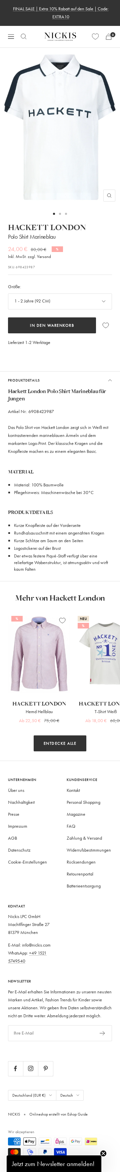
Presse (13, 814)
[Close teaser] (103, 1153)
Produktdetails (24, 380)
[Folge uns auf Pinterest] (45, 1068)
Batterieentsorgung (84, 886)
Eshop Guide (77, 1114)
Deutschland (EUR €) (29, 1095)
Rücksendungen (81, 862)
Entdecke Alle (60, 743)
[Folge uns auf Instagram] (30, 1068)
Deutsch (66, 1095)
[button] (54, 1163)
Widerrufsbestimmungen (89, 850)
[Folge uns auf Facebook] (15, 1068)
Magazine (76, 814)
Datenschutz (19, 850)
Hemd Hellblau (39, 711)
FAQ (71, 826)
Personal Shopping (83, 802)
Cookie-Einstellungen (27, 862)
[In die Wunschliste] (105, 325)
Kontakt (73, 790)
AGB (12, 838)
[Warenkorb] (108, 37)
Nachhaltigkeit (21, 802)
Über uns (16, 790)
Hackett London (47, 228)
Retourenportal (80, 874)
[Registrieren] (102, 1033)
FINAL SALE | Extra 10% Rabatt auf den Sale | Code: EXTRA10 (61, 13)
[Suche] (24, 37)
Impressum (17, 826)
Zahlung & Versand (84, 838)
